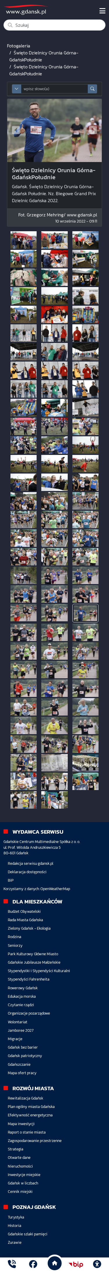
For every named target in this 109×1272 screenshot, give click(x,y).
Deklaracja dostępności (27, 872)
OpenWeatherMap (55, 889)
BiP (11, 880)
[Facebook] (33, 1264)
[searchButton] (92, 88)
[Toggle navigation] (102, 11)
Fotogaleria (18, 45)
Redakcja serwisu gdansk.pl (30, 863)
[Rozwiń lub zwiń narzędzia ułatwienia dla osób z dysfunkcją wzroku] (97, 1264)
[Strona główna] (12, 1264)
